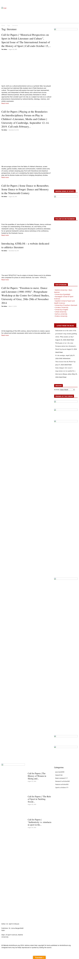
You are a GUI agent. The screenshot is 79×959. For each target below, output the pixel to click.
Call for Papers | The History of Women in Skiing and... (37, 776)
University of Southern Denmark (66, 305)
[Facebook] (67, 3)
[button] (3, 2)
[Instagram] (69, 3)
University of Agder (61, 310)
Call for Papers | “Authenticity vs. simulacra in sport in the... (39, 822)
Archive (56, 390)
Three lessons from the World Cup (65, 362)
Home (3, 25)
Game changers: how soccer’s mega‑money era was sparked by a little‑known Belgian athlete (65, 371)
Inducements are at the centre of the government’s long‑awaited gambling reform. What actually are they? (66, 334)
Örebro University (61, 316)
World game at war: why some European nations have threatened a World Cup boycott (65, 346)
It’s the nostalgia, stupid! (62, 355)
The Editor (4, 49)
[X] (72, 3)
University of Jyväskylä (62, 294)
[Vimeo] (74, 3)
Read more (5, 103)
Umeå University (60, 312)
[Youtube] (76, 3)
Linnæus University (61, 307)
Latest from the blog (65, 326)
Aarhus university (61, 314)
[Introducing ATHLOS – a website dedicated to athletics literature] (26, 263)
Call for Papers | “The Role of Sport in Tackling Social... (39, 799)
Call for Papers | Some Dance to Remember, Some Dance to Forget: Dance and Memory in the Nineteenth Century (25, 189)
